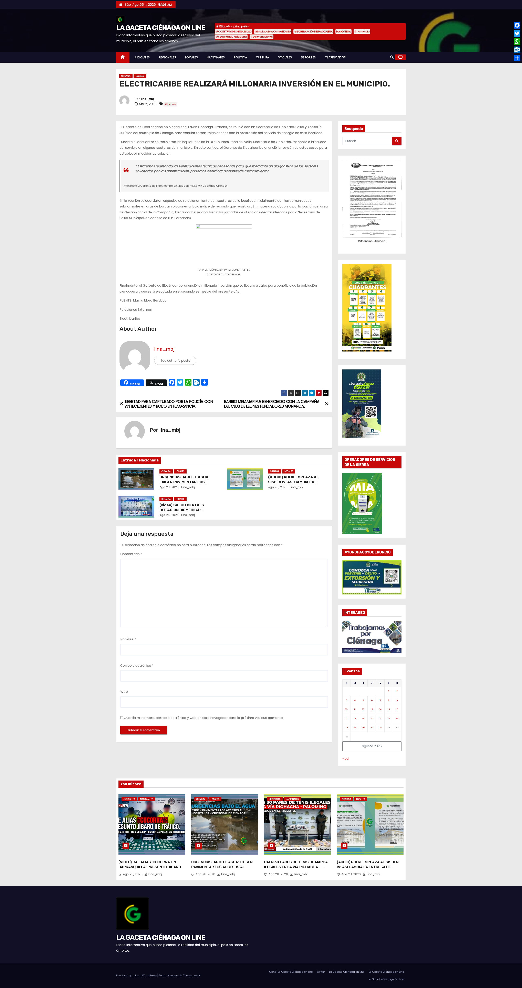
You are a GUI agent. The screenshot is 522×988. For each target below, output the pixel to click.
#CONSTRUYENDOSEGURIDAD (233, 31)
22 (388, 718)
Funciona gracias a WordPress (136, 975)
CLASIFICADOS (335, 57)
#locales (170, 104)
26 (363, 727)
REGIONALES (167, 57)
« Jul (345, 758)
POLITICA (240, 57)
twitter (321, 972)
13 (372, 709)
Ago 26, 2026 (169, 515)
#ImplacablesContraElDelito (273, 31)
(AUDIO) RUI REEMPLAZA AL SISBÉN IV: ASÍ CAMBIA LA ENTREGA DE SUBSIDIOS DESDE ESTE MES (368, 867)
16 (397, 709)
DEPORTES (308, 57)
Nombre (128, 639)
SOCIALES (285, 57)
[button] (392, 57)
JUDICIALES (142, 57)
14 (380, 709)
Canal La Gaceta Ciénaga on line (291, 972)
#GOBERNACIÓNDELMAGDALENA (313, 31)
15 (389, 709)
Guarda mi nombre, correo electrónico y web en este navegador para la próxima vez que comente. (203, 717)
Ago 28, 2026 (169, 487)
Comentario (131, 554)
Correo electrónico (137, 665)
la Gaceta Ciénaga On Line (386, 979)
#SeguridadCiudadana (231, 36)
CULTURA (262, 57)
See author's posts (175, 360)
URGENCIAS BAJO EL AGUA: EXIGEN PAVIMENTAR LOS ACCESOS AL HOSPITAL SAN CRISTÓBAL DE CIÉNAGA (222, 869)
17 (346, 718)
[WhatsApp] (517, 42)
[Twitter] (517, 33)
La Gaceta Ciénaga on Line (386, 972)
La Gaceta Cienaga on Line (347, 972)
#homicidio (361, 31)
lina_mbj (147, 99)
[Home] (122, 57)
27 (371, 727)
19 (363, 718)
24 (346, 727)
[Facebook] (517, 25)
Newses (173, 975)
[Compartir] (517, 58)
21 (380, 718)
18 (355, 718)
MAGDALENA (343, 31)
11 (355, 709)
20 (371, 718)
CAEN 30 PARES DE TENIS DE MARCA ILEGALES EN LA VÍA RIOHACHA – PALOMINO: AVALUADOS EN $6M (296, 867)
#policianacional (261, 36)
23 (397, 718)
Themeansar (191, 975)
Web (124, 691)
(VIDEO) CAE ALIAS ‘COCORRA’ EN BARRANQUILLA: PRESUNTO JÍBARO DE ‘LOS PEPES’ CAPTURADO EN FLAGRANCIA (149, 869)
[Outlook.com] (517, 50)
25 (354, 727)
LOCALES (191, 57)
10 (346, 709)
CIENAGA (125, 76)
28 (380, 727)
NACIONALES (216, 57)
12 (363, 709)
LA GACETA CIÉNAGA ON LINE (160, 28)
